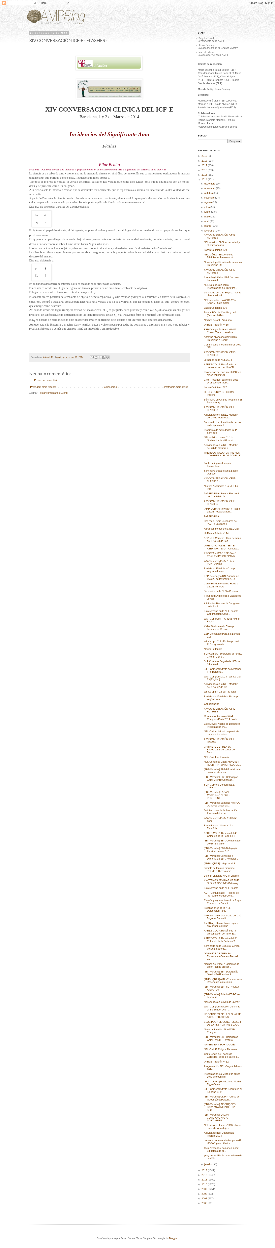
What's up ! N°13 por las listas (220, 691)
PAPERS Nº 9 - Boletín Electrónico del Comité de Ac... (222, 495)
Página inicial (110, 387)
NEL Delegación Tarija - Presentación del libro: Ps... (220, 286)
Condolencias (211, 704)
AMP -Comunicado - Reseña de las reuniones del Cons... (221, 894)
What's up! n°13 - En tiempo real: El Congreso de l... (222, 643)
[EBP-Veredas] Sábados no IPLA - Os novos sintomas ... (222, 804)
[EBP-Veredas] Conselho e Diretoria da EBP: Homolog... (221, 857)
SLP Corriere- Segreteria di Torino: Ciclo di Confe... (223, 655)
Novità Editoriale (213, 649)
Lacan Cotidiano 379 (215, 250)
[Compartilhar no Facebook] (104, 357)
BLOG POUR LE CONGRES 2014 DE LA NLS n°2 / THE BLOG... (222, 1023)
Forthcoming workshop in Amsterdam (218, 464)
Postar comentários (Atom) (53, 392)
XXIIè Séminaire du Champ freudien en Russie (219, 628)
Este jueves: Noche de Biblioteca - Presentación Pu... (222, 725)
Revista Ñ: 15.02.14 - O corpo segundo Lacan (220, 570)
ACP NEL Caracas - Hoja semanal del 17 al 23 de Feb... (223, 539)
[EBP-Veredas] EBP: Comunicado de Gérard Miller (222, 842)
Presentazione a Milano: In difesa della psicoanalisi (222, 1075)
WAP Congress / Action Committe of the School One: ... (222, 1008)
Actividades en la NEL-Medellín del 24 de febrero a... (221, 416)
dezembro (210, 183)
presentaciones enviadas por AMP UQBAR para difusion (222, 1142)
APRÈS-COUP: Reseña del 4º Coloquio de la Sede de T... (220, 834)
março (208, 225)
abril (207, 221)
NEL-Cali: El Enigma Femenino (221, 1049)
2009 (205, 1189)
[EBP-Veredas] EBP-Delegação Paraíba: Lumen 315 (221, 849)
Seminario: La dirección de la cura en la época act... (222, 424)
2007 (205, 1198)
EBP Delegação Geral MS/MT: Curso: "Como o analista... (220, 331)
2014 (205, 179)
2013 (205, 1170)
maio (207, 216)
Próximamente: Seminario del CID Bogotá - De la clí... (222, 917)
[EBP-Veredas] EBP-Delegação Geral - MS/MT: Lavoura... (221, 1038)
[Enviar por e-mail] (92, 357)
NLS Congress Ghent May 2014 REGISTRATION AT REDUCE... (222, 763)
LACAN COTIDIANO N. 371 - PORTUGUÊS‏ (219, 562)
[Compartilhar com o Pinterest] (107, 357)
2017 (205, 165)
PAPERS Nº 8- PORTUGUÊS (220, 1044)
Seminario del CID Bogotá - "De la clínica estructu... (222, 294)
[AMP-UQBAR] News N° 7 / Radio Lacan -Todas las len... (222, 510)
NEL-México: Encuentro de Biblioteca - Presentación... (220, 256)
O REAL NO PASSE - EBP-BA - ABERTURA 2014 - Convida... (221, 547)
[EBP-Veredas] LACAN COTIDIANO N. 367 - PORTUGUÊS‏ (217, 795)
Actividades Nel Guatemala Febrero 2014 (219, 1134)
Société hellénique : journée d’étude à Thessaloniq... (219, 869)
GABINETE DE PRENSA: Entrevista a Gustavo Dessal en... (221, 956)
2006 (205, 1203)
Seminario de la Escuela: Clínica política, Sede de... (222, 947)
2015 (205, 174)
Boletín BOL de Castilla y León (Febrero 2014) (220, 314)
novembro (210, 188)
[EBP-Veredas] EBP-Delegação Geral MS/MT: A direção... (221, 778)
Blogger (173, 1238)
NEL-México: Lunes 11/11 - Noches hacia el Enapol (218, 439)
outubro (208, 193)
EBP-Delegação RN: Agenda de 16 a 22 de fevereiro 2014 (221, 577)
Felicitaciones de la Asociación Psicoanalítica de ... (221, 812)
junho (207, 211)
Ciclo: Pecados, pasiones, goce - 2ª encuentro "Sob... (222, 381)
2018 (205, 160)
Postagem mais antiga (176, 387)
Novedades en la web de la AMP (222, 1002)
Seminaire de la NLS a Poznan (221, 591)
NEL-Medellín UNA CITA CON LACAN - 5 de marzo (220, 301)
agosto (208, 202)
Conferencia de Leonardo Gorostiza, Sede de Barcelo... (221, 1055)
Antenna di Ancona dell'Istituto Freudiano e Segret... (220, 338)
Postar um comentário (46, 380)
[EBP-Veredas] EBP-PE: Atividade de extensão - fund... (222, 771)
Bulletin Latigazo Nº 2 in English (221, 875)
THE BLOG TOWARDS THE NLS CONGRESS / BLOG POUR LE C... (222, 455)
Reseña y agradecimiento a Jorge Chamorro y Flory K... (222, 902)
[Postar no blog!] (96, 357)
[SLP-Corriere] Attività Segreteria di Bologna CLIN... (223, 1090)
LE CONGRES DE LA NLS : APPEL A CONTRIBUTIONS (223, 1015)
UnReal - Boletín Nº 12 (216, 1061)
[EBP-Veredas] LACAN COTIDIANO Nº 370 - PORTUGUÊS (217, 1117)
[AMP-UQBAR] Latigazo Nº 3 (219, 863)
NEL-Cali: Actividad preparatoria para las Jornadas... (221, 733)
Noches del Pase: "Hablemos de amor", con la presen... (221, 965)
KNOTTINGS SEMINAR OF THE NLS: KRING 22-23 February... (222, 882)
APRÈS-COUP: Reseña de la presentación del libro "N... (220, 366)
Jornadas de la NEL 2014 (218, 360)
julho (207, 207)
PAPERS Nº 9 (211, 516)
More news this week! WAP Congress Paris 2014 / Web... (221, 718)
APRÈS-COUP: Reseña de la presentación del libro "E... (220, 932)
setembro (209, 197)
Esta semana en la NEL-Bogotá (221, 888)
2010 (205, 1184)
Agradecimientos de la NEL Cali (221, 528)
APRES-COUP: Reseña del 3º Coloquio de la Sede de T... (220, 940)
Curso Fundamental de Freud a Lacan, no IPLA (221, 585)
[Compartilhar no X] (100, 357)
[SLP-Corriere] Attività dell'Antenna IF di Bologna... (223, 670)
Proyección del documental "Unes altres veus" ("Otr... (222, 373)
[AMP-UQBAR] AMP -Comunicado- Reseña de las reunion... (223, 981)
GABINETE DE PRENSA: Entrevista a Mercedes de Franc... (219, 749)
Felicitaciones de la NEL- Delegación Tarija (217, 909)
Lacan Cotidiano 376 (215, 307)
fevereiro (209, 230)
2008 (205, 1194)
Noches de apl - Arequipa (218, 320)
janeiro (208, 1164)
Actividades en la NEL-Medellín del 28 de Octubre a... (221, 446)
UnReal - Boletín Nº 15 (216, 324)
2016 (205, 170)
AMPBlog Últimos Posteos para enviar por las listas (221, 924)
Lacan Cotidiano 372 (215, 387)
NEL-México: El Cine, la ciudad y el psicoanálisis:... (222, 244)
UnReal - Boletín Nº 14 (216, 533)
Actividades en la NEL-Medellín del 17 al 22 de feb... (221, 685)
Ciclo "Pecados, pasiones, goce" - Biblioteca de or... (222, 1149)
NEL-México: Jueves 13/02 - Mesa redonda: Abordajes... (222, 1126)
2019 (205, 156)
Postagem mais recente (43, 387)
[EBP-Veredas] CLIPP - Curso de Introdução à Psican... (222, 1098)
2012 (205, 1175)
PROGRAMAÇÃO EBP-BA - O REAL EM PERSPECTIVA (220, 554)
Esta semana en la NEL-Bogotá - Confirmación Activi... (222, 612)
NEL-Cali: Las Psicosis (216, 757)
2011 (205, 1179)
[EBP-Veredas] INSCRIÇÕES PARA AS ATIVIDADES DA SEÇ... (220, 1107)
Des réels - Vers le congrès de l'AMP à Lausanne (220, 522)
